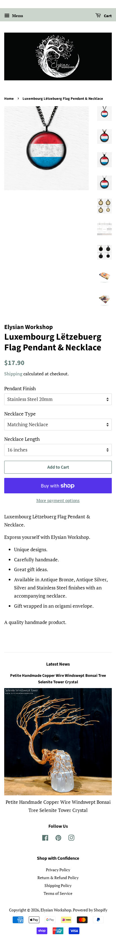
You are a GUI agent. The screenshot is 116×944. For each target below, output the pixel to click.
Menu (17, 15)
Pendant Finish (20, 388)
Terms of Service (58, 893)
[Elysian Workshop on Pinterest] (58, 838)
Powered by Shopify (90, 910)
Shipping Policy (58, 885)
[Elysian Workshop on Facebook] (45, 838)
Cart (107, 16)
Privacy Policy (58, 869)
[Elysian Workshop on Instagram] (71, 838)
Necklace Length (22, 439)
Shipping (13, 374)
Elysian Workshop (56, 910)
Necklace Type (20, 413)
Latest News (58, 664)
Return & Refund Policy (58, 877)
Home (9, 98)
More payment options (58, 500)
